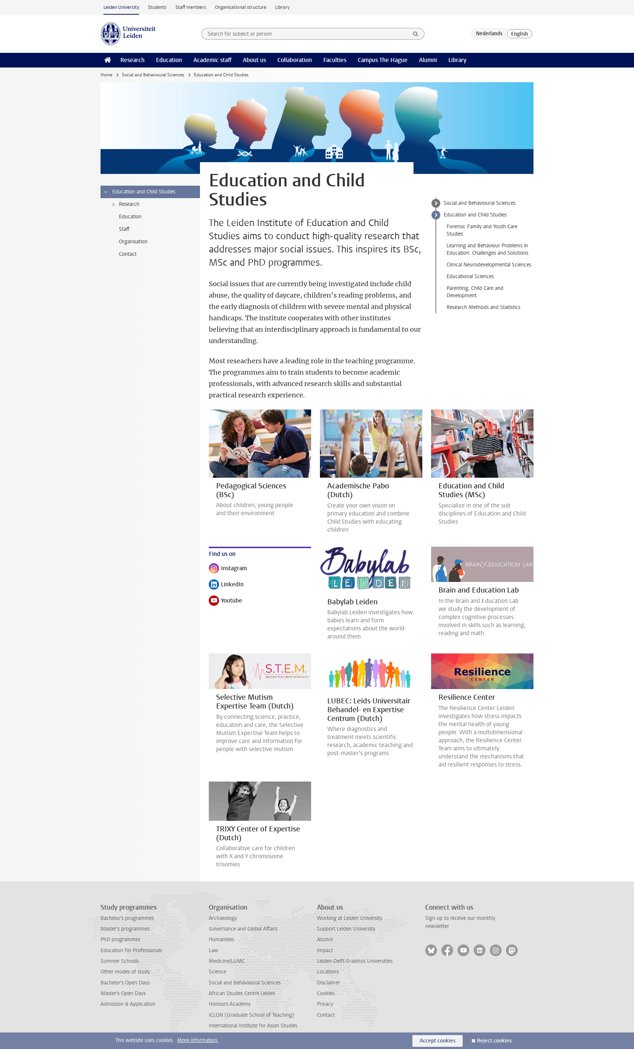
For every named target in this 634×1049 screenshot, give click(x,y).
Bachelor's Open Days (125, 982)
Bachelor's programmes (127, 918)
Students (157, 7)
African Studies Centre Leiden (242, 993)
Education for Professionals (131, 950)
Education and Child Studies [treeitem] (143, 191)
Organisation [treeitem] (133, 241)
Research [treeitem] (129, 204)
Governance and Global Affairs (243, 928)
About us (254, 60)
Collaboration (294, 60)
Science (217, 971)
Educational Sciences (470, 276)
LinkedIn (226, 585)
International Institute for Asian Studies (253, 1025)
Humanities (221, 939)
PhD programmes (120, 939)
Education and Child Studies (475, 214)
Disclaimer (328, 982)
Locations (328, 971)
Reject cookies (494, 1040)
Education (169, 60)
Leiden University (121, 7)
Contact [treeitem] (127, 254)
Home (106, 75)
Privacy (325, 1004)
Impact (325, 950)
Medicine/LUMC (227, 961)
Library (282, 7)
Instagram (228, 568)
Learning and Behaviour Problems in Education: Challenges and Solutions (487, 249)
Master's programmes (125, 928)
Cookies (325, 993)
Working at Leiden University (349, 918)
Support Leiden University (346, 928)
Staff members (190, 7)
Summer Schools (120, 961)
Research (132, 60)
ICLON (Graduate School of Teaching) (251, 1015)
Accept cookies (437, 1040)
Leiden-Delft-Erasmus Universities (355, 961)
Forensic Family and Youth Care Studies (482, 230)
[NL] (489, 33)
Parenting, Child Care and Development (475, 292)
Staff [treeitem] (124, 229)
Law (213, 950)
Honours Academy (230, 1004)
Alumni (428, 60)
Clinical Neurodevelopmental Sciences (489, 264)
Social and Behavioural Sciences (153, 75)
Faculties (334, 60)
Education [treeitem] (130, 216)
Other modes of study (125, 971)
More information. (198, 1040)
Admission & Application (128, 1004)
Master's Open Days (123, 993)
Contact (326, 1015)
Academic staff (212, 60)
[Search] (416, 34)
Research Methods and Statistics (483, 307)
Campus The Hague (383, 60)
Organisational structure (240, 7)
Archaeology (223, 918)
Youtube (225, 601)
